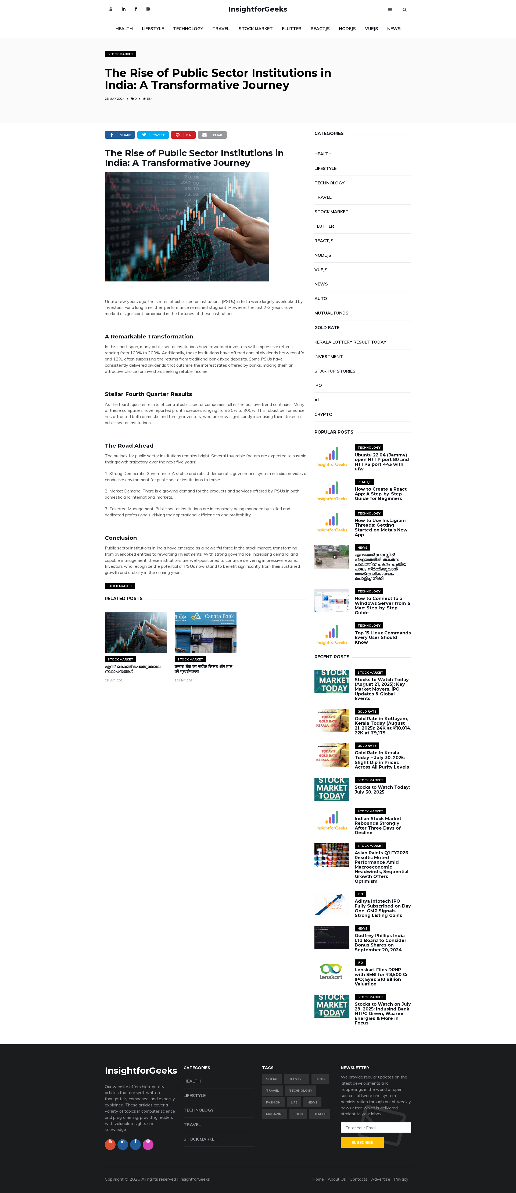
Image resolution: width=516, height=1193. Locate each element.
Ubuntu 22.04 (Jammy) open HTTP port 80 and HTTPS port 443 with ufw (382, 462)
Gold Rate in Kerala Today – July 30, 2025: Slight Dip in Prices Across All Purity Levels (382, 760)
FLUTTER (292, 28)
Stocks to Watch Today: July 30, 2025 (382, 790)
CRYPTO (323, 414)
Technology (300, 1090)
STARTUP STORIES (335, 371)
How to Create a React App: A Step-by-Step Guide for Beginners (381, 494)
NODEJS (347, 28)
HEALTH (124, 28)
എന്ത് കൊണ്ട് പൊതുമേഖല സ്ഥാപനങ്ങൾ (132, 669)
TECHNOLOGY (188, 28)
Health (319, 1114)
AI (316, 399)
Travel (272, 1090)
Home (318, 1179)
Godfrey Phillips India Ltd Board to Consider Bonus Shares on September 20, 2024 (380, 942)
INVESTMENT (328, 356)
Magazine (274, 1114)
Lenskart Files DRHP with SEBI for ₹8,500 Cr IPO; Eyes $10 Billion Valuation (381, 977)
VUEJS (371, 28)
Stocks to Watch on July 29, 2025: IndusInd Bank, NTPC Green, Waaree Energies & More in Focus (383, 1014)
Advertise (380, 1179)
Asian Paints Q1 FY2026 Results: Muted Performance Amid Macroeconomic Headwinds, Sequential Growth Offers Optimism (381, 867)
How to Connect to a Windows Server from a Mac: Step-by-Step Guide (382, 605)
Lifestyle (296, 1079)
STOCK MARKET (256, 28)
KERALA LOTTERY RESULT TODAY (350, 342)
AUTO (320, 298)
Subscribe (362, 1142)
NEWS (394, 28)
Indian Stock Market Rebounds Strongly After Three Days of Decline (378, 825)
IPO (318, 385)
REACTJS (320, 28)
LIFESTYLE (153, 28)
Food (298, 1114)
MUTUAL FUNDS (331, 313)
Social (272, 1079)
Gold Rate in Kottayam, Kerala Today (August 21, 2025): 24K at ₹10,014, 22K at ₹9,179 (383, 725)
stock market (120, 586)
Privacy (401, 1179)
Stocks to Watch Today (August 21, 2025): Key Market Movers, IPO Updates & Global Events (382, 689)
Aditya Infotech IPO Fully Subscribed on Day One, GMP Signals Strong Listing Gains (383, 908)
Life (294, 1102)
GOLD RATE (326, 327)
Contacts (358, 1179)
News (312, 1102)
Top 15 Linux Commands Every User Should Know (383, 637)
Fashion (273, 1102)
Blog (320, 1079)
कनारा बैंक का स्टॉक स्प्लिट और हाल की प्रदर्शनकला (203, 669)
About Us (337, 1179)
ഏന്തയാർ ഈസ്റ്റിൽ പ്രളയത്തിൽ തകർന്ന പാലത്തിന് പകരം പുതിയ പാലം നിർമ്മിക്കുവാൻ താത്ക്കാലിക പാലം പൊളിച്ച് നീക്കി (380, 566)
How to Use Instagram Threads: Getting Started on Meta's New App (381, 527)
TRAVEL (221, 28)
